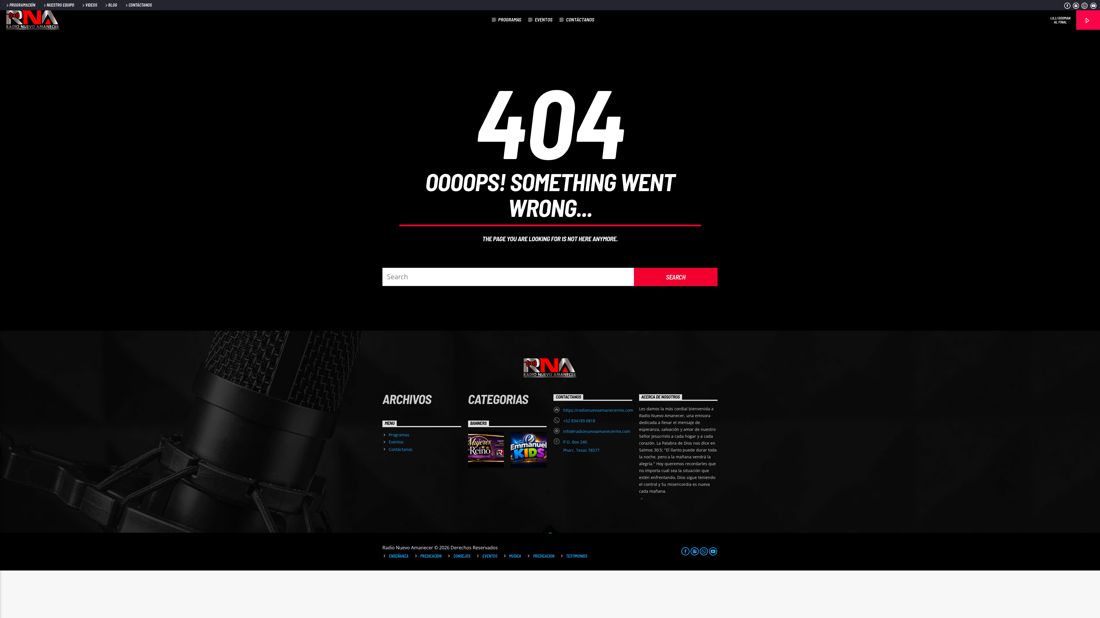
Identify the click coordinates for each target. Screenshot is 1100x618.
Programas (509, 19)
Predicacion (430, 556)
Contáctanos (140, 5)
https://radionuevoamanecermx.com (598, 410)
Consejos (461, 556)
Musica (515, 556)
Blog (112, 5)
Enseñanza (398, 556)
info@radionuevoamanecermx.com (596, 431)
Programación (22, 5)
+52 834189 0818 (579, 420)
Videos (91, 5)
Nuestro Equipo (60, 5)
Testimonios (576, 556)
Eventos (543, 19)
